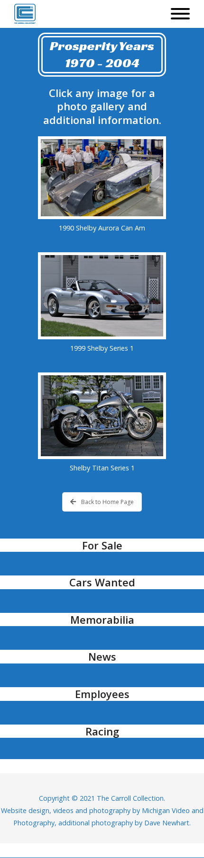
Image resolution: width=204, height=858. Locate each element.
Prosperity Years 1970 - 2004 (102, 54)
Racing (102, 731)
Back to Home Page (107, 502)
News (102, 656)
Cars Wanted (102, 582)
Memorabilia (102, 619)
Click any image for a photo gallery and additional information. (102, 106)
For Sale (102, 545)
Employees (102, 694)
